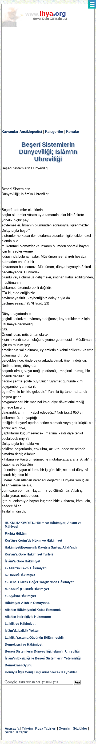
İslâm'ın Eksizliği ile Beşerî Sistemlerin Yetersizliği (43, 658)
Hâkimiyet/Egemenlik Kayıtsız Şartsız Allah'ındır (41, 547)
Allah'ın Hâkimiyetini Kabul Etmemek (33, 610)
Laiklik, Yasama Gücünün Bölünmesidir (34, 637)
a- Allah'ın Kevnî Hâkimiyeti (25, 568)
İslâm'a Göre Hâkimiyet (22, 561)
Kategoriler (54, 132)
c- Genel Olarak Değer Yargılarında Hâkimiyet (39, 582)
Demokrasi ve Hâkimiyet (23, 644)
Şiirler (9, 732)
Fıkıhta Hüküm (16, 533)
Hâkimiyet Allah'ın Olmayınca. (27, 603)
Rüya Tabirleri (45, 728)
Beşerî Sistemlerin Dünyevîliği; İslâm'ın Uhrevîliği (42, 651)
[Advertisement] (48, 78)
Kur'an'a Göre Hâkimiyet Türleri (29, 554)
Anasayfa (12, 728)
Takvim (27, 728)
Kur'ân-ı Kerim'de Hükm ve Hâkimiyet (33, 540)
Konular (72, 132)
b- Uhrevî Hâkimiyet (20, 575)
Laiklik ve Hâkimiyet (20, 624)
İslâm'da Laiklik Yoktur (22, 631)
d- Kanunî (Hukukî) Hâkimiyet (27, 589)
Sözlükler (80, 728)
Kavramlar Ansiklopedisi (22, 132)
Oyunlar (65, 728)
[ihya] (39, 26)
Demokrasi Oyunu (18, 665)
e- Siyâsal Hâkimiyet (20, 596)
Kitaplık (22, 732)
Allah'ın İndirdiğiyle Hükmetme (28, 617)
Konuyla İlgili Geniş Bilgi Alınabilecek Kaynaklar (41, 672)
